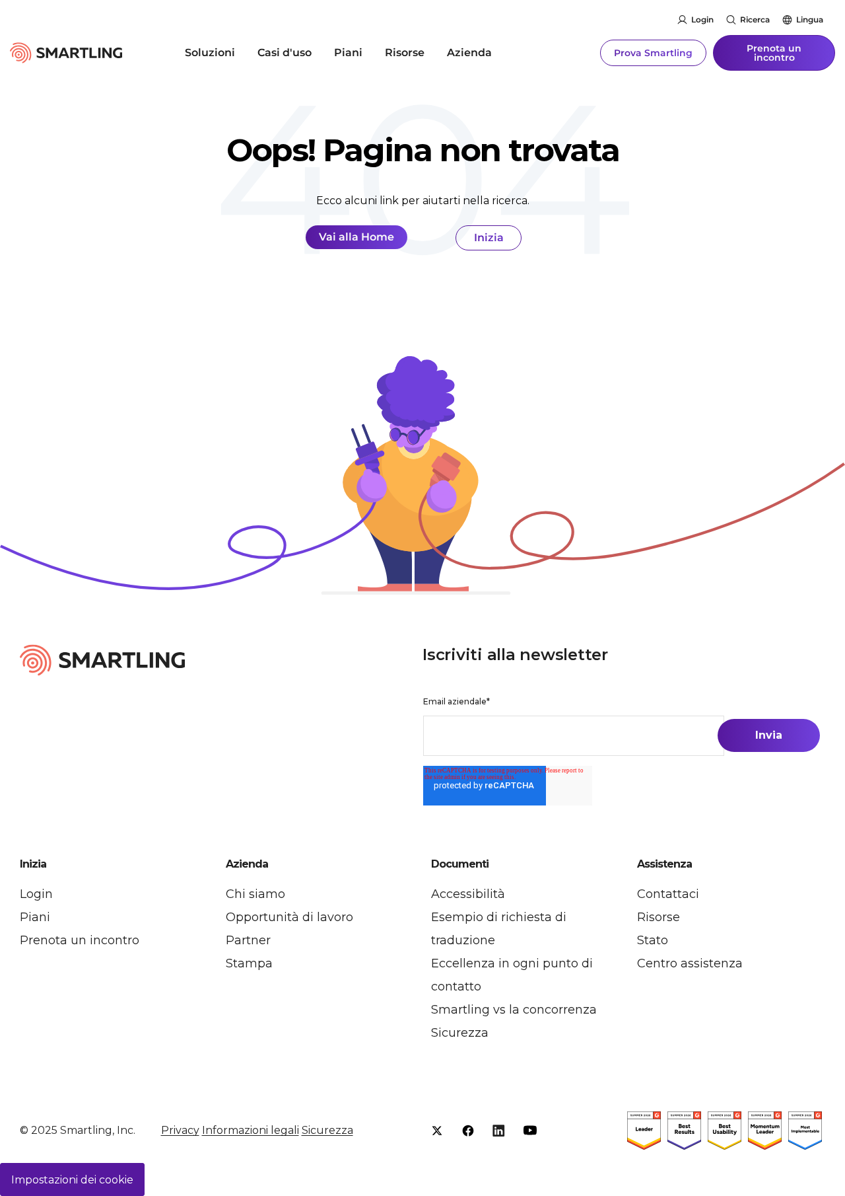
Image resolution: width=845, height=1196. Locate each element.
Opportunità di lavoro (289, 917)
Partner (248, 940)
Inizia (489, 237)
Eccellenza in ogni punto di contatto (512, 975)
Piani (348, 52)
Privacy (180, 1130)
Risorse (404, 52)
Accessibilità (468, 894)
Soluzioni (210, 52)
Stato (652, 940)
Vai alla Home (356, 237)
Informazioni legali (250, 1130)
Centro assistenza (690, 963)
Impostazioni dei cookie (72, 1180)
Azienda (469, 52)
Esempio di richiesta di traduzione (498, 929)
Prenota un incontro (774, 52)
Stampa (249, 963)
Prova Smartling (653, 53)
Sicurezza (460, 1033)
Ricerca (755, 19)
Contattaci (668, 894)
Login (702, 19)
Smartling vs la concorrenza (514, 1009)
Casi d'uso (284, 52)
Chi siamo (255, 894)
